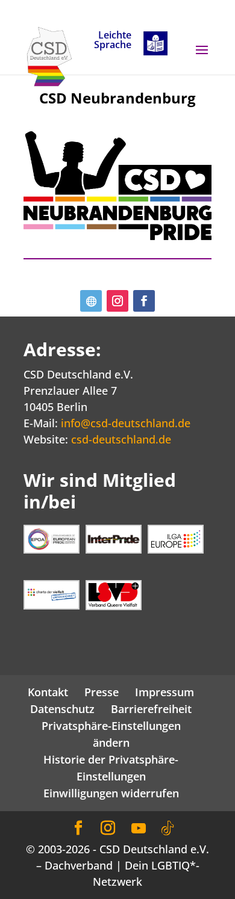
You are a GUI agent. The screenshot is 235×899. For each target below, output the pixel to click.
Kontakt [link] (48, 692)
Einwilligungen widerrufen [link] (111, 793)
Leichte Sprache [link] (112, 40)
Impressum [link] (164, 692)
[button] (202, 58)
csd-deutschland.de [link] (121, 439)
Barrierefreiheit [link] (151, 709)
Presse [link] (101, 692)
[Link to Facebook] (78, 828)
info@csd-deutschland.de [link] (125, 423)
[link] (49, 55)
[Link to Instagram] (108, 828)
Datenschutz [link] (62, 709)
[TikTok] (167, 828)
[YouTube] (139, 828)
